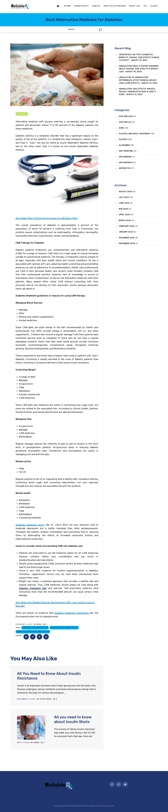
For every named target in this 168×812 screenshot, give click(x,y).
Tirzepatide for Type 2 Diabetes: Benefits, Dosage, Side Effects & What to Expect (139, 57)
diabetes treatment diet (35, 628)
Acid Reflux (125, 122)
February (126, 226)
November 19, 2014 (26, 699)
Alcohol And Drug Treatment (134, 134)
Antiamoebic (125, 157)
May (123, 209)
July (124, 197)
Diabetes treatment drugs (64, 628)
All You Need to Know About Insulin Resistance (49, 675)
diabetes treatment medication (32, 632)
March (125, 220)
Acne (121, 128)
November (127, 243)
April (124, 215)
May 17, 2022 (23, 743)
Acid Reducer (126, 116)
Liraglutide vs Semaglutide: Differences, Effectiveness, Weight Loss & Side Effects (138, 80)
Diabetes (21, 114)
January (126, 232)
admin (36, 743)
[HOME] (58, 6)
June (124, 203)
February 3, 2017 (24, 624)
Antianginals (126, 163)
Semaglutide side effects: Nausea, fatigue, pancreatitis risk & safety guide (137, 92)
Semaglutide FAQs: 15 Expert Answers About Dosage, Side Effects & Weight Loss (139, 69)
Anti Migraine (126, 151)
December (127, 238)
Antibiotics (125, 168)
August (125, 192)
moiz (39, 624)
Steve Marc (46, 699)
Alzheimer (124, 145)
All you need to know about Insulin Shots (73, 719)
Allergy (123, 139)
